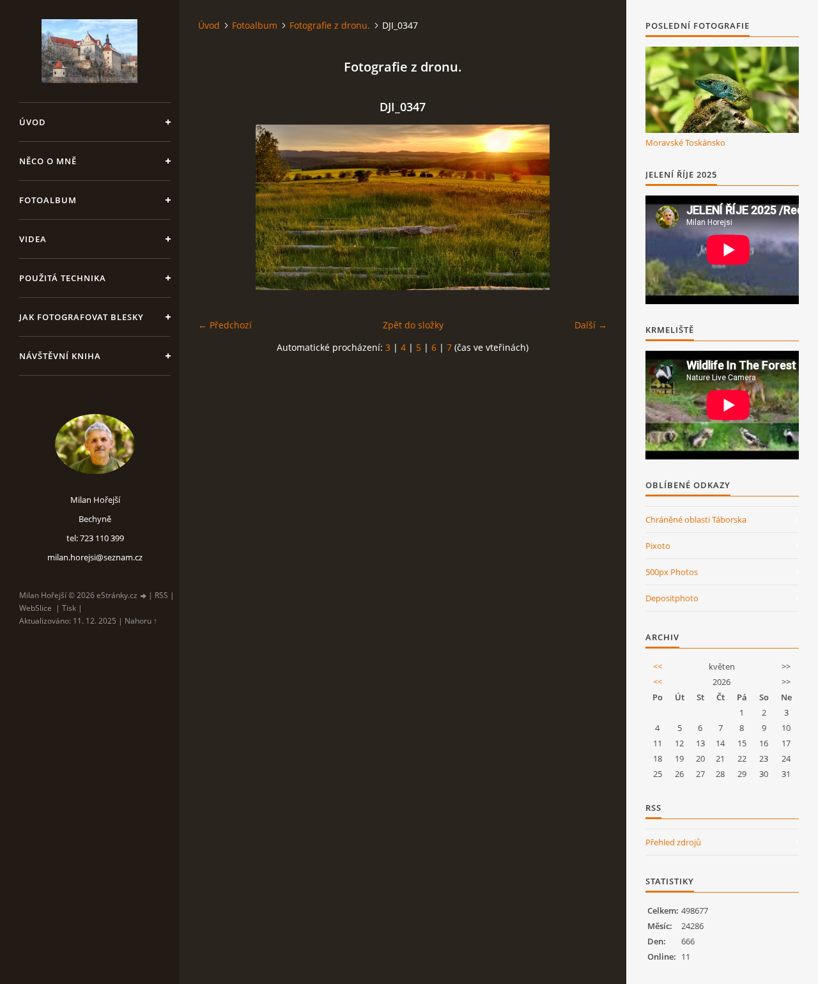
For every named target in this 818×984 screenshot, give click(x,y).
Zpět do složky (413, 325)
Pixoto (657, 545)
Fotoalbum (48, 200)
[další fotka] (586, 207)
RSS (161, 595)
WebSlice (35, 608)
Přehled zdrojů (673, 842)
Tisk (69, 608)
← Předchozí (225, 325)
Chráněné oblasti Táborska (695, 519)
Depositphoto (671, 598)
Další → (591, 325)
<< (657, 666)
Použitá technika (62, 278)
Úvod (32, 122)
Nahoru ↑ (141, 620)
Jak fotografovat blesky (81, 317)
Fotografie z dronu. (329, 25)
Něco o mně (48, 161)
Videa (33, 239)
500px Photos (671, 572)
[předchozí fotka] (218, 207)
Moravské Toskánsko (685, 142)
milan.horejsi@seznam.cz (95, 557)
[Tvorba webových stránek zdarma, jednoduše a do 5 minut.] (143, 595)
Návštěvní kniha (60, 356)
